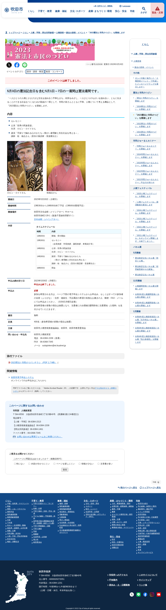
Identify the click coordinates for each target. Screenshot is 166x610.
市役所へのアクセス (118, 575)
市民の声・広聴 (144, 525)
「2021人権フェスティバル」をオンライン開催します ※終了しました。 (146, 238)
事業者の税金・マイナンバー (123, 527)
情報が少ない (87, 464)
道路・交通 (116, 519)
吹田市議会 (142, 514)
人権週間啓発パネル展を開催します (146, 287)
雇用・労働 (116, 509)
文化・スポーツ (91, 501)
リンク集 (143, 585)
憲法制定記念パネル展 (144, 275)
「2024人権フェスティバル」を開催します (146, 211)
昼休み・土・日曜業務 (119, 585)
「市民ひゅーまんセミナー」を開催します (145, 147)
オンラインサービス (145, 552)
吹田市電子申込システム (22, 377)
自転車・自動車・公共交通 (17, 528)
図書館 (35, 534)
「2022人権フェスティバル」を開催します (146, 228)
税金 (9, 506)
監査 (139, 550)
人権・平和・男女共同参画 (42, 32)
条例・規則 (142, 528)
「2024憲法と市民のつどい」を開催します (146, 107)
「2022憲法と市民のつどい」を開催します (146, 125)
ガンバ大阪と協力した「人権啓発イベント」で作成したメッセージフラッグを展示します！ (146, 82)
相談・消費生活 (13, 542)
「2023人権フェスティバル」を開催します (146, 220)
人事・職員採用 (144, 542)
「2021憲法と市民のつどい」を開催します (146, 133)
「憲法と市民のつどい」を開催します (146, 99)
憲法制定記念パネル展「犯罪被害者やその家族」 (146, 267)
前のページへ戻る (128, 487)
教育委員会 (37, 542)
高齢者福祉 (63, 514)
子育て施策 (37, 529)
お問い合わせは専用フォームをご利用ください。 (40, 437)
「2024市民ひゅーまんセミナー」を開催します (147, 155)
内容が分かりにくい (40, 464)
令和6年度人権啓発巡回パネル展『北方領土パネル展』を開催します (147, 320)
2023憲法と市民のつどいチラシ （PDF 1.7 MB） (34, 362)
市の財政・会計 (144, 520)
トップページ (14, 32)
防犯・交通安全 (118, 542)
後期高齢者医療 (13, 517)
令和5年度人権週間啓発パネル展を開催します (147, 295)
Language (126, 6)
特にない (20, 464)
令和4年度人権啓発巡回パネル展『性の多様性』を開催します (147, 339)
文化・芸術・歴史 (92, 503)
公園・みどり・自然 (119, 522)
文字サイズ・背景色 (104, 6)
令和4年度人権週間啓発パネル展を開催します (147, 304)
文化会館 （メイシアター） (46, 219)
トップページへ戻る (151, 487)
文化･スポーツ (77, 11)
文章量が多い (106, 464)
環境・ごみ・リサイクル (16, 509)
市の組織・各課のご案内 (147, 506)
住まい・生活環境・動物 (16, 525)
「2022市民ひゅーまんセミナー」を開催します (147, 172)
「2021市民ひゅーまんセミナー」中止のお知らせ (147, 180)
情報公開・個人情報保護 (147, 531)
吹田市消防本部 (118, 545)
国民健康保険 (12, 514)
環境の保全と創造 (118, 525)
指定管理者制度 (144, 536)
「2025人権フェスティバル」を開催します (146, 195)
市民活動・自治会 (14, 533)
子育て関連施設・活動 (41, 526)
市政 (132, 11)
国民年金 (10, 512)
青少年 (35, 539)
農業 (113, 512)
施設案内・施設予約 (145, 509)
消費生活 (115, 547)
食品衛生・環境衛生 (67, 512)
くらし (31, 11)
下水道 (9, 523)
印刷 (154, 482)
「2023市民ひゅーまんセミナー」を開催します (147, 164)
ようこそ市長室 (144, 512)
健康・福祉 (61, 11)
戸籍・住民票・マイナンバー (18, 503)
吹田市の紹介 (143, 503)
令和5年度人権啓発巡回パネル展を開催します (147, 329)
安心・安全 (121, 11)
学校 (35, 531)
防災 (113, 539)
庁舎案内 (113, 580)
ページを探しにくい (65, 464)
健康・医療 (63, 503)
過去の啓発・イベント (75, 32)
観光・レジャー (91, 509)
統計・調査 (142, 544)
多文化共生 (11, 539)
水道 (9, 520)
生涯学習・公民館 (40, 537)
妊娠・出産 (37, 508)
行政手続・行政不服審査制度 (149, 533)
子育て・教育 (45, 11)
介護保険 (62, 517)
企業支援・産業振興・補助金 (123, 506)
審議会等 (141, 539)
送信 (65, 469)
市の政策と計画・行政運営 (148, 517)
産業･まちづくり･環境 (100, 11)
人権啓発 (60, 32)
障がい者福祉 (64, 520)
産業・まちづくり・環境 (121, 501)
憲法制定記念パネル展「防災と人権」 (146, 259)
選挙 (139, 547)
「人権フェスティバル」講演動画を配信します (146, 203)
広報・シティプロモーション (149, 523)
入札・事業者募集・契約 (121, 503)
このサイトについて (148, 575)
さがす (143, 12)
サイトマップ (145, 580)
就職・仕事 (11, 531)
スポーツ (89, 506)
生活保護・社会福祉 (67, 523)
